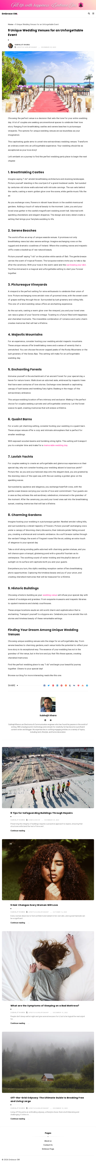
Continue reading (17, 831)
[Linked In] (45, 720)
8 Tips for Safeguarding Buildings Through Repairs (41, 812)
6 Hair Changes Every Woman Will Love (34, 905)
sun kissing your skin (76, 265)
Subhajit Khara (22, 45)
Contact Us (48, 1145)
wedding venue (50, 595)
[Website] (51, 720)
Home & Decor (34, 820)
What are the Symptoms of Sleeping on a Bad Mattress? (44, 1005)
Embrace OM (9, 13)
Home (10, 24)
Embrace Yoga (48, 1149)
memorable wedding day (55, 445)
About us (48, 1141)
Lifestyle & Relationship (27, 47)
